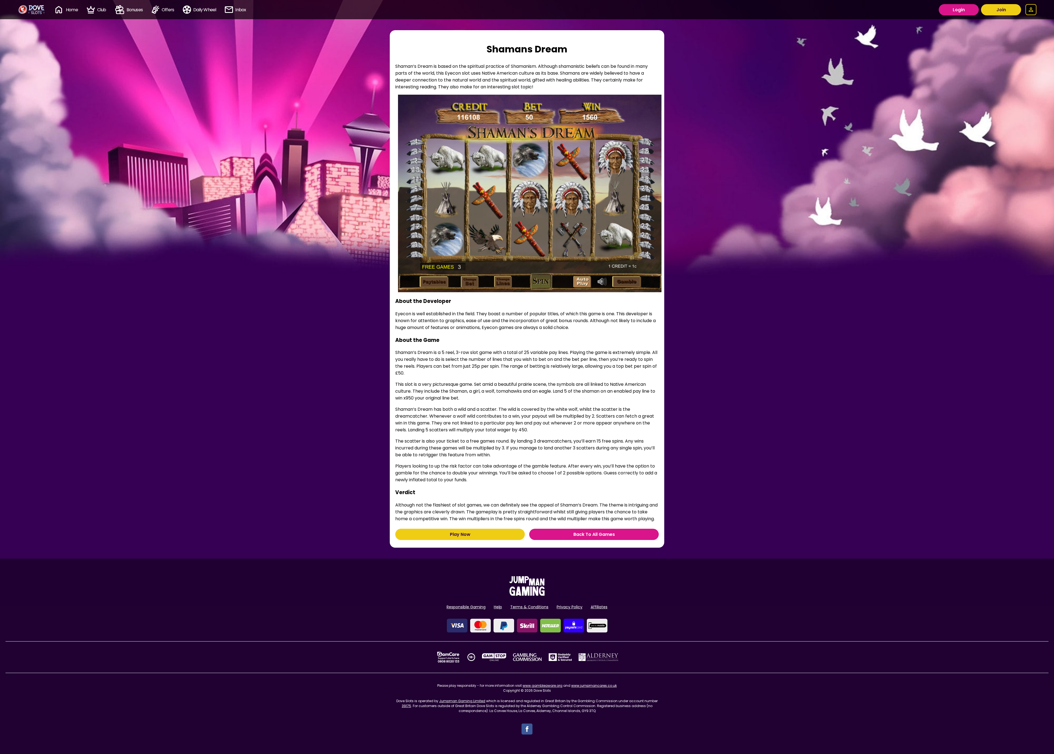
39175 (406, 706)
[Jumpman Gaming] (527, 594)
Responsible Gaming (466, 607)
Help (498, 607)
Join (1001, 10)
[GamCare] (448, 657)
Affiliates (599, 607)
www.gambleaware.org (542, 685)
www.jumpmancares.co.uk (594, 685)
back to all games (594, 534)
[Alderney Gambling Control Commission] (598, 657)
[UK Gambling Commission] (527, 657)
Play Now (460, 534)
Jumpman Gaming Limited (462, 701)
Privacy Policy (569, 607)
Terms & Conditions (529, 607)
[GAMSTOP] (494, 657)
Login (959, 10)
